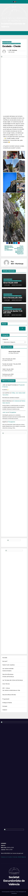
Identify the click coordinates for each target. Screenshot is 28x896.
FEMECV (4, 710)
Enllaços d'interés (7, 702)
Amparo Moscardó (17, 285)
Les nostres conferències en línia (11, 690)
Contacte (4, 706)
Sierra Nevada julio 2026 (12, 298)
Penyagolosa (12, 412)
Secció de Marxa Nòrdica (9, 694)
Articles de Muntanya (8, 676)
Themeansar (14, 893)
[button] (5, 155)
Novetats (4, 657)
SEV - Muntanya (13, 50)
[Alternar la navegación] (26, 33)
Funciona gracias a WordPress (8, 891)
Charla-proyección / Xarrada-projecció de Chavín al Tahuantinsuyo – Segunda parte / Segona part (19, 250)
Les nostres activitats (7, 668)
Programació (5, 699)
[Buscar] (22, 328)
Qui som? (4, 661)
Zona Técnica (6, 683)
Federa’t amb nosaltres (8, 665)
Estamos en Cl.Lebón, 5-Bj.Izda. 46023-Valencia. (13, 857)
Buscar (4, 324)
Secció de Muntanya (7, 41)
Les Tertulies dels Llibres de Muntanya (12, 680)
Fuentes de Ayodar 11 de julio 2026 (12, 312)
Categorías (5, 339)
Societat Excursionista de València (14, 880)
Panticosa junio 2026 (7, 374)
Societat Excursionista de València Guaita (11, 43)
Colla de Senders (6, 670)
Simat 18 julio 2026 (10, 283)
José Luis (4, 412)
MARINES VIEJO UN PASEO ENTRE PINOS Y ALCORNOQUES (9, 248)
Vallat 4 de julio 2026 (7, 369)
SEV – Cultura (6, 688)
